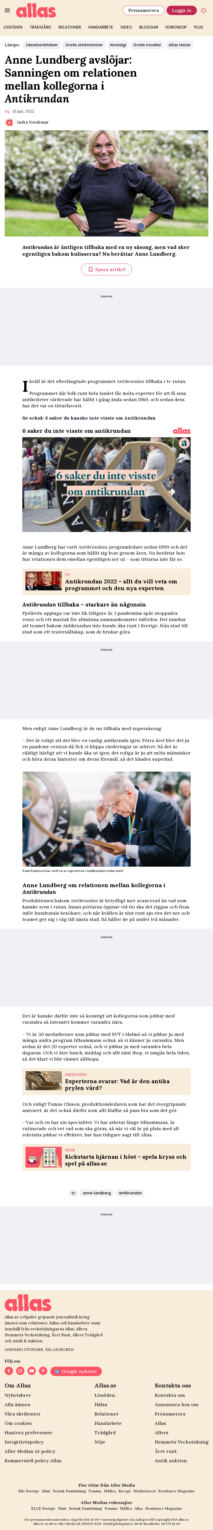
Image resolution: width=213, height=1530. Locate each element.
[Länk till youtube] (32, 1371)
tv (7, 112)
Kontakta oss (170, 1395)
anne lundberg (97, 1193)
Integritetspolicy (24, 1442)
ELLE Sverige (43, 1508)
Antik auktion (171, 1461)
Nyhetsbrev (18, 1395)
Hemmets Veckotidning (181, 1442)
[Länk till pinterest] (43, 1371)
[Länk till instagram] (20, 1371)
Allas (160, 1423)
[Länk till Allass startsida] (66, 10)
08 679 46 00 (170, 1524)
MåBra (110, 1491)
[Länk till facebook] (9, 1371)
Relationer (69, 27)
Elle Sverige (28, 1491)
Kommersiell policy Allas (33, 1461)
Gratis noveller (147, 45)
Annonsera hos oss (176, 1404)
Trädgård (40, 27)
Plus (198, 27)
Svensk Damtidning (69, 1491)
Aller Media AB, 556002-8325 (80, 1524)
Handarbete (100, 27)
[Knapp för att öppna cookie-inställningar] (203, 10)
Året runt (166, 1451)
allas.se (183, 1519)
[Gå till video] (182, 431)
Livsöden (13, 27)
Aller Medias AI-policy (30, 1451)
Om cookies (18, 1423)
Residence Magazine (176, 1491)
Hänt (46, 1491)
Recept (124, 1491)
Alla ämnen (17, 1404)
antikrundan (130, 1193)
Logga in (181, 10)
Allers (161, 1432)
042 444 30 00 (88, 1519)
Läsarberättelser (42, 45)
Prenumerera (143, 10)
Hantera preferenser (28, 1432)
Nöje (100, 1442)
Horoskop (176, 27)
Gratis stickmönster (84, 45)
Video (126, 27)
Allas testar (180, 45)
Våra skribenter (23, 1414)
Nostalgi (118, 45)
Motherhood (144, 1491)
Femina (95, 1491)
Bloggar (148, 27)
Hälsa (101, 1404)
